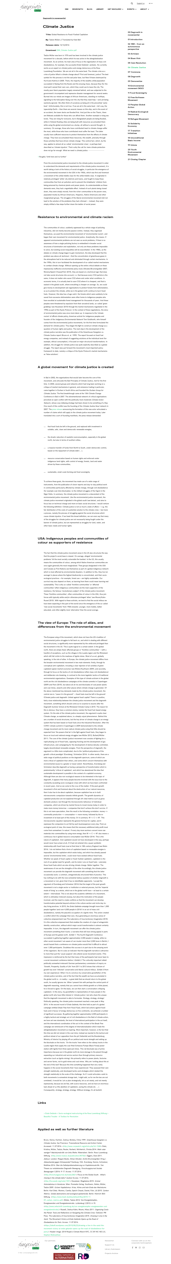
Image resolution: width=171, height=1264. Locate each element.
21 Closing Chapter (137, 159)
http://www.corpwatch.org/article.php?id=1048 (82, 1146)
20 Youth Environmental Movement (134, 152)
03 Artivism (133, 54)
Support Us (109, 1245)
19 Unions (132, 145)
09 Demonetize (135, 81)
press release (57, 409)
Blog (89, 9)
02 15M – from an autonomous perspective (136, 46)
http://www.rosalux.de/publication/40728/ (69, 1156)
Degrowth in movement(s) (54, 18)
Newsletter (109, 1241)
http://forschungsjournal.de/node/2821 (60, 1175)
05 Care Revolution (137, 63)
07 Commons (134, 72)
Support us (140, 3)
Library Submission (112, 1249)
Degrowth (77, 9)
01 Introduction (135, 39)
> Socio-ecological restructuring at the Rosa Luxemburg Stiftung (82, 1113)
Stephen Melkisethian (52, 1235)
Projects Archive (111, 1253)
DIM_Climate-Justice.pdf (67, 50)
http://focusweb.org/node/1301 (57, 1181)
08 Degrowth (134, 76)
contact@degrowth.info (30, 1253)
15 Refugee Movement (138, 119)
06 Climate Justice (137, 67)
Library (100, 9)
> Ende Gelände (50, 1113)
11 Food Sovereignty (137, 93)
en (150, 3)
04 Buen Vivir (134, 58)
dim (66, 9)
